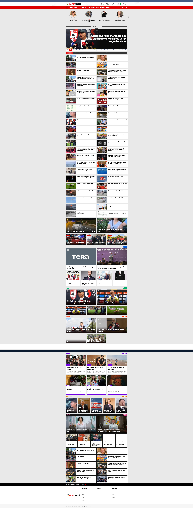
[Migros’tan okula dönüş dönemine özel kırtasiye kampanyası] (73, 275)
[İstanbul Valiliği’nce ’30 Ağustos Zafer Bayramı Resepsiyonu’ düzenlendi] (102, 138)
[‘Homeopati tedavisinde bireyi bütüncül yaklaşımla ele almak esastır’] (84, 437)
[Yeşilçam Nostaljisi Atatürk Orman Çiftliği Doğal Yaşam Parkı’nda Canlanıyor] (71, 96)
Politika (88, 7)
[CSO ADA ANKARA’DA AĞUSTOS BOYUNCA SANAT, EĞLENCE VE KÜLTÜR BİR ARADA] (102, 67)
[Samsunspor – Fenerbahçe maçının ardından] (102, 131)
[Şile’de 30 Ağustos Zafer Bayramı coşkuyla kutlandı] (71, 131)
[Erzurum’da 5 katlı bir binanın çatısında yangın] (71, 209)
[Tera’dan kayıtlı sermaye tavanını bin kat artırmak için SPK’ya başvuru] (81, 256)
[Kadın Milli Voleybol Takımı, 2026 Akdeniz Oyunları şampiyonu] (102, 188)
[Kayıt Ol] (122, 7)
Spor (98, 7)
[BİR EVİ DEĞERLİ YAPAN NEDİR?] (102, 60)
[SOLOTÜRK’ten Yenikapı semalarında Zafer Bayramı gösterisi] (71, 202)
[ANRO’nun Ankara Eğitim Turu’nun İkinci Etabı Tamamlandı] (102, 482)
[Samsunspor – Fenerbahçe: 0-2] (71, 145)
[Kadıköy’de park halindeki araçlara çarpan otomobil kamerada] (71, 216)
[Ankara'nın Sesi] (73, 5)
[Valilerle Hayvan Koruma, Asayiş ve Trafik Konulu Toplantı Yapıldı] (71, 89)
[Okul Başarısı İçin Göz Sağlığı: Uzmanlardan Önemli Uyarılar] (71, 103)
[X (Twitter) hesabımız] (82, 484)
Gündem (76, 7)
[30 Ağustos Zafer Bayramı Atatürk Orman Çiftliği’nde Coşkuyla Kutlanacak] (102, 103)
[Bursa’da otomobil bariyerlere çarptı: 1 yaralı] (102, 117)
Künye (83, 502)
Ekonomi (82, 7)
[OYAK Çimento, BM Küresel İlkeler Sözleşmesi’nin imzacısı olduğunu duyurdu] (104, 275)
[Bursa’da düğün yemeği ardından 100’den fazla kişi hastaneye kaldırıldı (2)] (102, 174)
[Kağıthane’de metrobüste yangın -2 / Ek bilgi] (71, 195)
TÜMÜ (96, 28)
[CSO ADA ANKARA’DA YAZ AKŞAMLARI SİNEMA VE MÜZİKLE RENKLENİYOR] (71, 475)
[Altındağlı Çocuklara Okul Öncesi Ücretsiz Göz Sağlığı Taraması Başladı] (102, 96)
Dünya (93, 7)
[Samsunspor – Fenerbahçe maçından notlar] (71, 188)
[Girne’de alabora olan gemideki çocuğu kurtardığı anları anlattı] (71, 117)
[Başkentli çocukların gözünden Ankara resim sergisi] (102, 475)
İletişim (113, 497)
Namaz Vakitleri (99, 491)
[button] (67, 7)
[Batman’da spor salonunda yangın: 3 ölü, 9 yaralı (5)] (102, 124)
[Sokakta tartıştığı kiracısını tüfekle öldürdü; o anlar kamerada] (102, 202)
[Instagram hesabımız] (83, 484)
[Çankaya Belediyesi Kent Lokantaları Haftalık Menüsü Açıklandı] (71, 110)
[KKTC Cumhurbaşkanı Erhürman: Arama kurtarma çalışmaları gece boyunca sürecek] (102, 167)
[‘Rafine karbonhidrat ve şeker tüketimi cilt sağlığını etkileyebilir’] (109, 437)
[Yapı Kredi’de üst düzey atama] (120, 275)
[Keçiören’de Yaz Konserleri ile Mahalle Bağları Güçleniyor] (102, 89)
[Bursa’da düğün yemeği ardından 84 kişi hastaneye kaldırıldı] (102, 195)
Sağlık (108, 7)
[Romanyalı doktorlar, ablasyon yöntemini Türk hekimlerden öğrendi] (71, 437)
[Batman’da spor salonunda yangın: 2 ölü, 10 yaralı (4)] (71, 138)
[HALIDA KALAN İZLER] (71, 67)
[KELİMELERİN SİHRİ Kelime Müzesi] (71, 468)
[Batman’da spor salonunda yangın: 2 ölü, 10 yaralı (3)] (102, 145)
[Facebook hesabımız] (80, 484)
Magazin (103, 7)
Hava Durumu (99, 492)
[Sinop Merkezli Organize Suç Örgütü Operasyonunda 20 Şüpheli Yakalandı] (102, 110)
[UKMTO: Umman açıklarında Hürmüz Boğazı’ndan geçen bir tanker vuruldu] (71, 167)
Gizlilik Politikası (115, 495)
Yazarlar (71, 7)
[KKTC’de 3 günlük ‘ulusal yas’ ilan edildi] (102, 181)
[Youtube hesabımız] (85, 484)
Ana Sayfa (114, 491)
